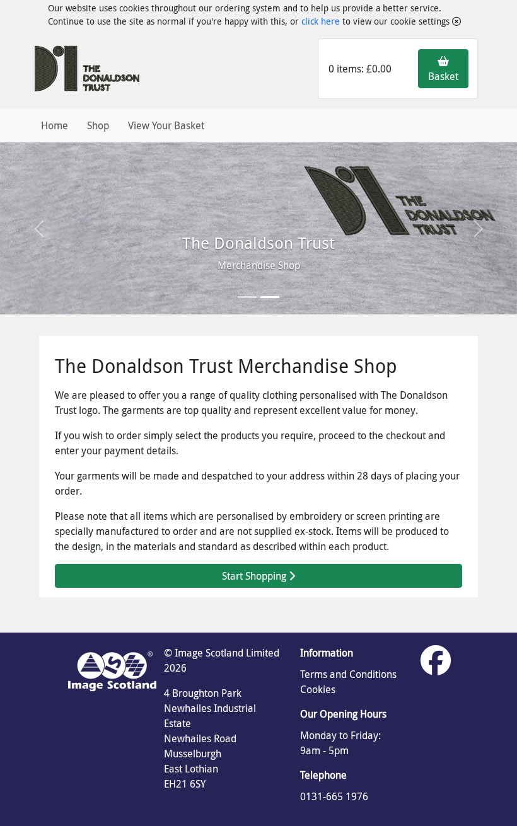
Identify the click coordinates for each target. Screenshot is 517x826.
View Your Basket (166, 125)
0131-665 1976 (334, 796)
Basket (443, 76)
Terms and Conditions (348, 674)
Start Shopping (255, 576)
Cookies (317, 689)
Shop (98, 125)
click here (320, 21)
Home (54, 125)
